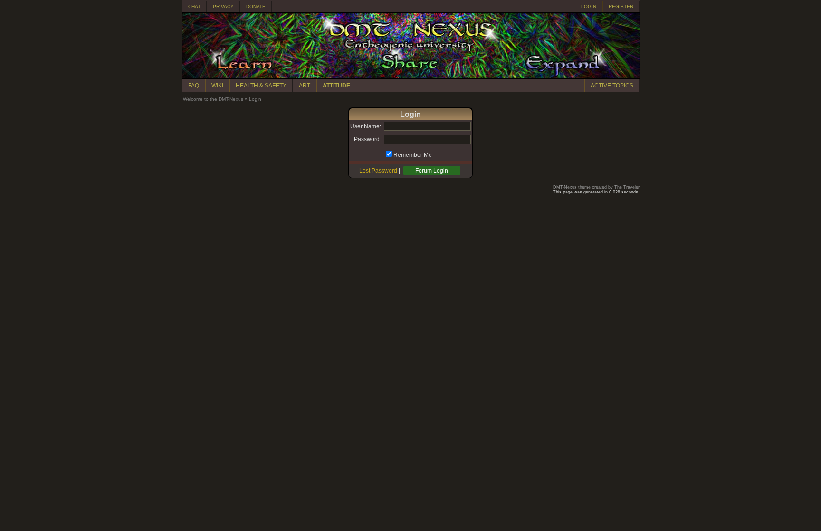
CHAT (194, 6)
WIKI (217, 85)
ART (304, 85)
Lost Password (378, 170)
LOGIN (588, 6)
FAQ (193, 85)
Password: (367, 139)
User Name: (365, 126)
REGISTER (621, 6)
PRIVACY (223, 6)
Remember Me (412, 155)
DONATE (256, 6)
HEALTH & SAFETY (261, 85)
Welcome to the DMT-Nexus (213, 99)
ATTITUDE (336, 85)
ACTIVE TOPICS (612, 85)
